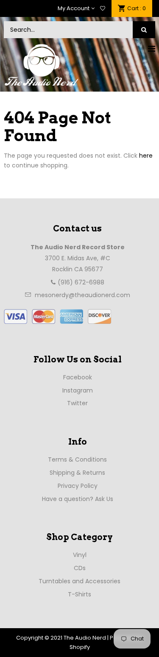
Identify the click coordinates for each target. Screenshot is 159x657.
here (146, 155)
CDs (80, 568)
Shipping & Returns (77, 472)
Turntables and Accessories (79, 581)
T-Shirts (79, 594)
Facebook (77, 377)
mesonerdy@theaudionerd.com (82, 295)
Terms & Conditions (77, 459)
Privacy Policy (78, 486)
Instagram (77, 390)
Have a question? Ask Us (77, 499)
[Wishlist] (102, 8)
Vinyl (79, 555)
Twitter (77, 403)
